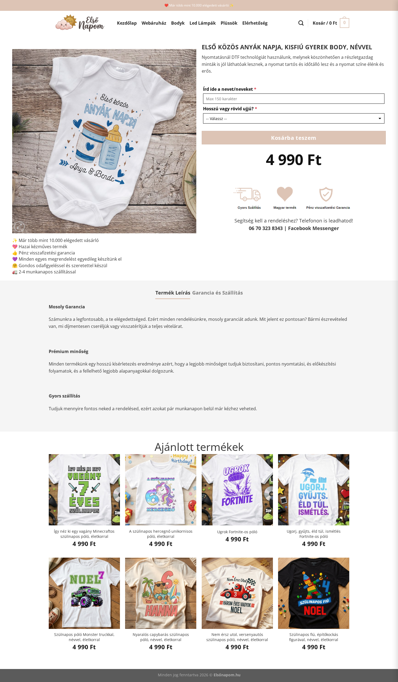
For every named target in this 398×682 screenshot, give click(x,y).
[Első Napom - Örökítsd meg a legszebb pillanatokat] (79, 23)
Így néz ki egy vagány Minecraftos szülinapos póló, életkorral (84, 534)
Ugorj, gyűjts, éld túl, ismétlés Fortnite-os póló (314, 534)
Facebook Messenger (313, 228)
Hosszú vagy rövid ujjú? (230, 109)
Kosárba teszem (293, 137)
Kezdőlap (127, 23)
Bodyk (178, 23)
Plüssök (229, 23)
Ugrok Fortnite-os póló (237, 531)
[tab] (172, 292)
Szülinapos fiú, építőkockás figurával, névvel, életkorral (313, 637)
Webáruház (154, 23)
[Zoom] (19, 226)
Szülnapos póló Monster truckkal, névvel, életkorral (84, 637)
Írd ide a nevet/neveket (229, 89)
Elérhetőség (254, 23)
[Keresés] (301, 23)
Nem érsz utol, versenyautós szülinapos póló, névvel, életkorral (237, 637)
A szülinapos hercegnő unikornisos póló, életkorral (161, 534)
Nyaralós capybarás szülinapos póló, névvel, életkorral (161, 637)
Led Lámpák (203, 23)
